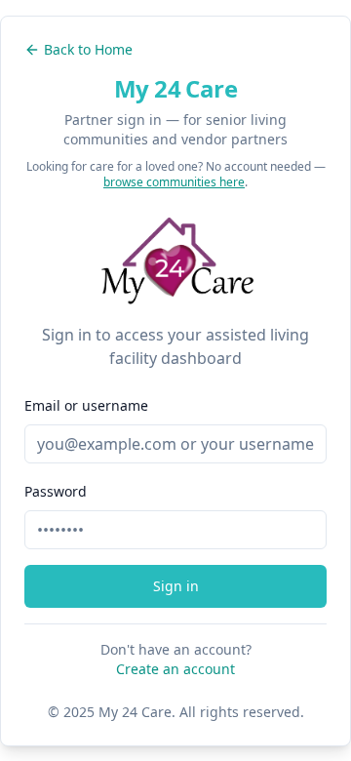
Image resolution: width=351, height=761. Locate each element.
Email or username (86, 405)
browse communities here (174, 182)
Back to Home (88, 49)
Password (55, 491)
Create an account (175, 669)
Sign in (176, 586)
